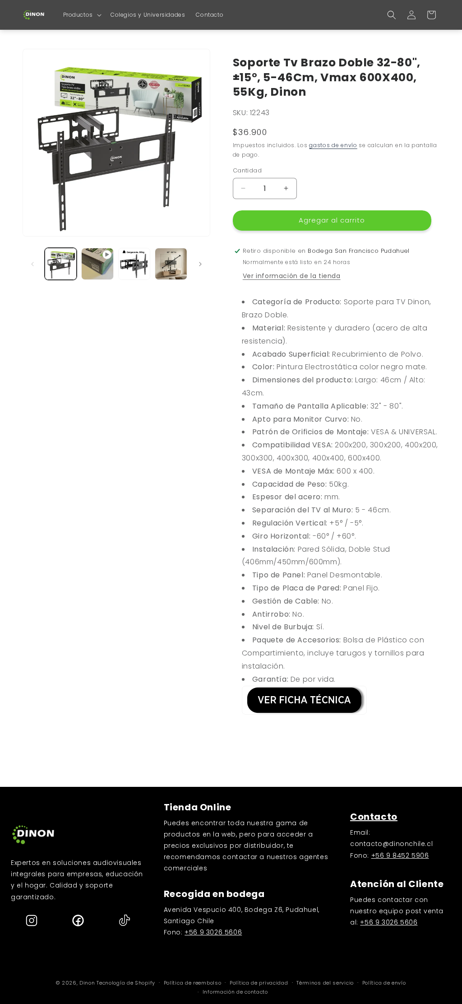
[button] (81, 15)
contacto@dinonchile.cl (391, 843)
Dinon (87, 982)
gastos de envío (333, 145)
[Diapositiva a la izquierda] (32, 264)
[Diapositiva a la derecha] (200, 264)
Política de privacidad (259, 982)
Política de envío (384, 982)
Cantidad (247, 170)
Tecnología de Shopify (126, 982)
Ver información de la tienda (292, 275)
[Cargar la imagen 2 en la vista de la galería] (134, 264)
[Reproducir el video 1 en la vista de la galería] (97, 264)
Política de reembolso (193, 982)
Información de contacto (235, 991)
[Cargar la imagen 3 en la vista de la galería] (171, 264)
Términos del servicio (325, 982)
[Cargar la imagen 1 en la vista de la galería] (61, 264)
